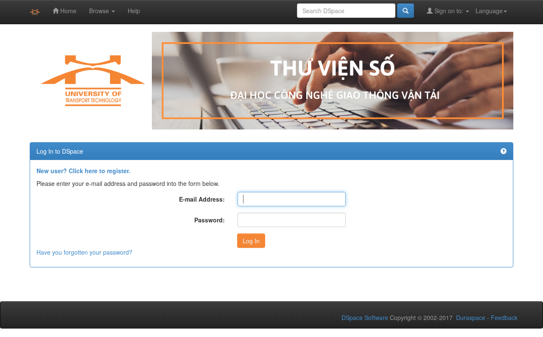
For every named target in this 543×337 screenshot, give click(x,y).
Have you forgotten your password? (84, 252)
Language (489, 10)
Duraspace (470, 317)
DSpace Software (364, 317)
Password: (209, 220)
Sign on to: (449, 10)
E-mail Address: (202, 199)
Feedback (504, 317)
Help (134, 10)
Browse (100, 10)
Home (67, 10)
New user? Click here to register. (83, 170)
